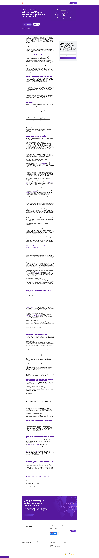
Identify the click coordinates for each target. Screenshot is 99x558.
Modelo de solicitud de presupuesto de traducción (56, 542)
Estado (65, 542)
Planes (23, 541)
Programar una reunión (73, 3)
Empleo (37, 541)
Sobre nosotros (38, 539)
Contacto (65, 539)
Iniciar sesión (24, 539)
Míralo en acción (36, 24)
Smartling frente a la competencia (56, 546)
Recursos (65, 541)
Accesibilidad (52, 539)
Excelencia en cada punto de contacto (55, 545)
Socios (37, 542)
